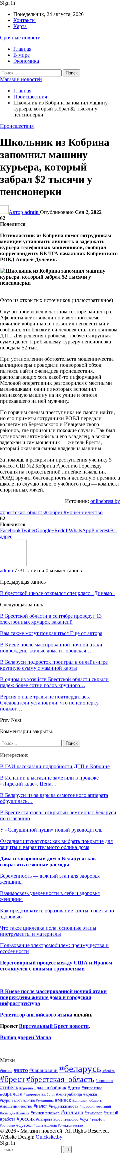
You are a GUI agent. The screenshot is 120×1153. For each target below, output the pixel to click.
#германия (104, 1080)
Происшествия (17, 126)
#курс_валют (11, 1100)
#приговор (93, 1113)
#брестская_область (22, 512)
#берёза (108, 1071)
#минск (63, 1100)
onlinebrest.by (105, 501)
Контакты (24, 20)
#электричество (70, 1125)
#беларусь (80, 1068)
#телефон (97, 1119)
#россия (26, 1119)
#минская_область (87, 1100)
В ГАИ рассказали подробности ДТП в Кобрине (55, 766)
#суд (84, 1119)
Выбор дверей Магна (25, 1037)
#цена (38, 1125)
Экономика (26, 61)
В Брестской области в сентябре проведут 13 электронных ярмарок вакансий (51, 619)
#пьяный (111, 1113)
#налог (40, 1106)
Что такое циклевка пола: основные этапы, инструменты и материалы (49, 931)
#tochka (6, 1070)
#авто (21, 1070)
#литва (29, 1100)
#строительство (65, 1119)
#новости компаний (95, 1106)
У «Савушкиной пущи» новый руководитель (51, 830)
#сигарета (44, 1119)
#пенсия (22, 1113)
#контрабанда (69, 1094)
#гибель (9, 1087)
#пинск (37, 1113)
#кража (90, 1094)
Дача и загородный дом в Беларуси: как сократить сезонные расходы (48, 861)
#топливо (7, 1125)
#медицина (45, 1100)
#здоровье (32, 1094)
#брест (12, 1079)
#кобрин (54, 512)
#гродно (26, 1088)
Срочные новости (20, 37)
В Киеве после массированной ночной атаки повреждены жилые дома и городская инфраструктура (53, 997)
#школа (50, 1125)
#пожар (52, 1112)
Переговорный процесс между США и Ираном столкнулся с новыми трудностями (56, 965)
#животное (92, 1087)
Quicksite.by (49, 1137)
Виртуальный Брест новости (54, 1026)
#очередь (7, 1113)
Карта (20, 26)
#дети (74, 1087)
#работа (7, 1119)
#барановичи (43, 1070)
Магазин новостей (21, 79)
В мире (21, 55)
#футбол (24, 1125)
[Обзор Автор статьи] (13, 564)
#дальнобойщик (50, 1087)
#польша (72, 1112)
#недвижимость (63, 1106)
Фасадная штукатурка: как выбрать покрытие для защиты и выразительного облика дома (56, 844)
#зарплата (11, 1094)
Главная (22, 49)
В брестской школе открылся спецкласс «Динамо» (57, 593)
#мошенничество (83, 512)
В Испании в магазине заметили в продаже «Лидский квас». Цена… (49, 781)
